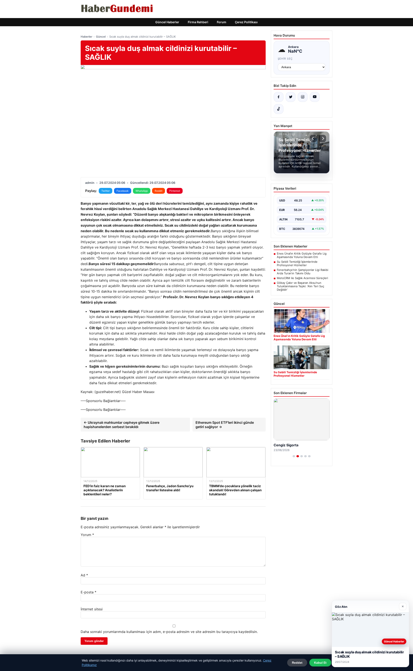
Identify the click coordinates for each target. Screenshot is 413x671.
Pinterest (174, 190)
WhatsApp (142, 190)
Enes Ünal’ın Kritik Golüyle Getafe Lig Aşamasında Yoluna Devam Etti (302, 255)
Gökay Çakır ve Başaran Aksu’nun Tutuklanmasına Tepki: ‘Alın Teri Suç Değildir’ (300, 286)
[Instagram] (303, 97)
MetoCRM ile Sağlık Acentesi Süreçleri (302, 278)
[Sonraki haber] (322, 138)
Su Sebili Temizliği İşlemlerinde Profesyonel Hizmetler (297, 263)
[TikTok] (279, 109)
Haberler (86, 36)
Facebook (123, 190)
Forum (221, 22)
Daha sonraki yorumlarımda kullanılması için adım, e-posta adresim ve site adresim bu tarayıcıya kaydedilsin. (169, 632)
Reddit (158, 190)
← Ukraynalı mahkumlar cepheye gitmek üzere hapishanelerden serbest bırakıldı (121, 424)
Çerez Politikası (246, 22)
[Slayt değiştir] (294, 456)
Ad (84, 575)
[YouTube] (315, 97)
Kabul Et (320, 662)
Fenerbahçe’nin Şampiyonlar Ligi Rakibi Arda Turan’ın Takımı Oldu (302, 271)
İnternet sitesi (92, 609)
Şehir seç (285, 58)
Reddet (297, 662)
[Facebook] (279, 97)
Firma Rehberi (198, 22)
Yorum (87, 535)
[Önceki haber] (313, 138)
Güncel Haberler (167, 22)
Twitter (105, 190)
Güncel (101, 36)
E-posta (88, 592)
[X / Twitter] (291, 97)
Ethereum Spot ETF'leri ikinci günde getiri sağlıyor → (225, 424)
